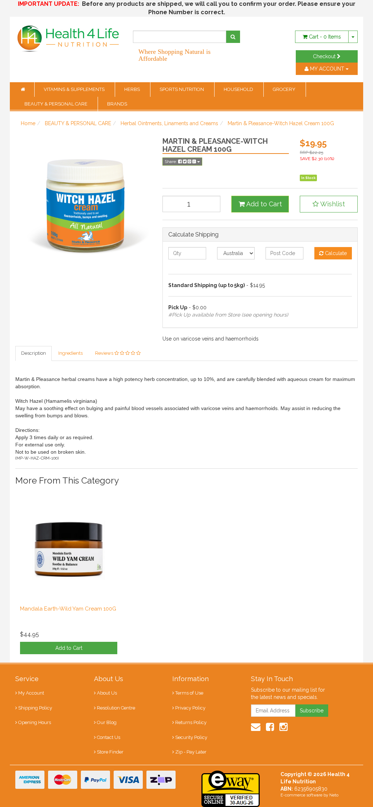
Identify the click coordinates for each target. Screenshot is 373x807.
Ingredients (70, 353)
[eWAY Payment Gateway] (230, 788)
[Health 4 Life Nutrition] (68, 35)
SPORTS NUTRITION (182, 89)
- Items (325, 37)
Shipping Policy (35, 708)
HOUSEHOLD (239, 89)
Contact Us (108, 737)
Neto (333, 795)
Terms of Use (189, 693)
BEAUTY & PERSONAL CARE (56, 104)
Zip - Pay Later (191, 752)
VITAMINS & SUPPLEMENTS (75, 89)
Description (33, 353)
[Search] (233, 37)
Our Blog (107, 722)
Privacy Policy (190, 708)
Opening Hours (34, 722)
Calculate (335, 253)
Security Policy (191, 737)
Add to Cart (263, 204)
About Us (107, 693)
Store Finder (110, 752)
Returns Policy (191, 722)
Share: (171, 161)
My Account (31, 693)
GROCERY (285, 89)
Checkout (325, 56)
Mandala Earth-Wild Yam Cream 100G (68, 608)
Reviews (104, 353)
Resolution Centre (116, 708)
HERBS (132, 89)
